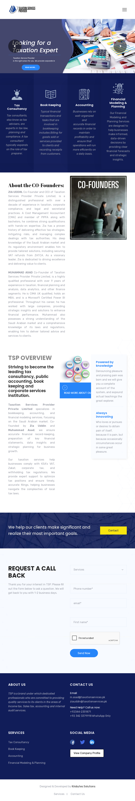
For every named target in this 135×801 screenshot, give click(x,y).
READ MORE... (30, 67)
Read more (15, 159)
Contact (113, 530)
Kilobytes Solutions (83, 786)
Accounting (84, 105)
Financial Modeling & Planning (118, 102)
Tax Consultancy (17, 107)
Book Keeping (50, 105)
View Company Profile (87, 753)
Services (59, 794)
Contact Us (78, 794)
